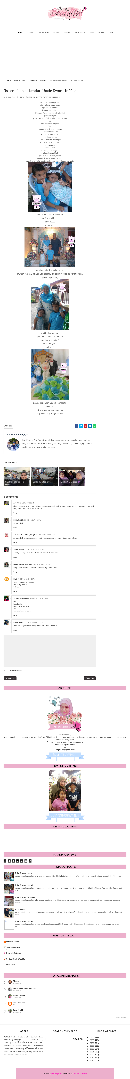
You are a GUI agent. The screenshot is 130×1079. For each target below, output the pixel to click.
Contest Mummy (36, 1039)
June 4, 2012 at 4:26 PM (26, 579)
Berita (6, 1039)
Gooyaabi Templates (80, 1074)
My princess (20, 909)
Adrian (7, 1037)
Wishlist (40, 1049)
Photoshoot (27, 1045)
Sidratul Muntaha (21, 598)
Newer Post (10, 678)
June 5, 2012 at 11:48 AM (39, 598)
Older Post (90, 678)
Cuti (14, 1042)
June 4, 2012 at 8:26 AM (46, 535)
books (6, 1051)
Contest (26, 1039)
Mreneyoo (10, 965)
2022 (92, 1049)
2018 (92, 1061)
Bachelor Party (37, 1037)
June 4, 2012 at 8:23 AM (26, 503)
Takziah (12, 1049)
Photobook (17, 1045)
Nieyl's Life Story (13, 953)
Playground (38, 1045)
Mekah (35, 1043)
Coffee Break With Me (15, 959)
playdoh (41, 1051)
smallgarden (14, 1054)
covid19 (12, 1051)
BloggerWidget (121, 1017)
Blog (11, 1039)
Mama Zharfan (19, 996)
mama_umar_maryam (22, 564)
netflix (35, 1051)
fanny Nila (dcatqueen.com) (25, 988)
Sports (6, 1049)
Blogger (18, 1039)
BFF (28, 1037)
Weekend (56, 97)
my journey (27, 1051)
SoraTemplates (56, 1074)
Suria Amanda (19, 1003)
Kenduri (31, 97)
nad (15, 579)
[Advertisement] (65, 57)
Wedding (47, 97)
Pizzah (16, 981)
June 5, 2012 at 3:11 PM (34, 622)
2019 (92, 1058)
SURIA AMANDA (19, 549)
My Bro (39, 97)
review (6, 1054)
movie (18, 1051)
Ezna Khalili (18, 1010)
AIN (14, 503)
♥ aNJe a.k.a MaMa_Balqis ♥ (25, 535)
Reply (15, 513)
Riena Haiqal (19, 622)
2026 (92, 1037)
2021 (92, 1052)
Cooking (7, 1042)
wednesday (23, 1054)
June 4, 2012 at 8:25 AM (32, 520)
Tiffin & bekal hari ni (23, 873)
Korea (29, 1042)
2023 (92, 1046)
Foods (21, 1042)
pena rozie (18, 520)
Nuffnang (7, 1045)
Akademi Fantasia (18, 1037)
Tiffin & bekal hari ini (24, 885)
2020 (92, 1055)
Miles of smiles (12, 942)
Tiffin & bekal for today (25, 897)
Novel (40, 1042)
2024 (92, 1043)
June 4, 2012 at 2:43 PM (41, 564)
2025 (92, 1040)
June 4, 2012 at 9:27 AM (35, 549)
